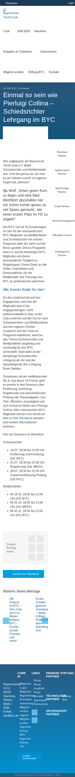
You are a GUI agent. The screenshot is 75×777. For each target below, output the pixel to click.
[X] (40, 538)
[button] (68, 72)
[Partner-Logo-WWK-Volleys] (55, 259)
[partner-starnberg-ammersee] (69, 259)
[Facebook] (32, 538)
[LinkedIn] (32, 547)
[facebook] (35, 712)
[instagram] (35, 720)
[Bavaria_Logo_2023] (55, 225)
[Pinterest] (32, 557)
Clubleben (24, 88)
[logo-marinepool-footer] (52, 688)
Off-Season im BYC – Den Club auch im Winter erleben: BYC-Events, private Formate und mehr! (15, 619)
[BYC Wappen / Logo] (66, 679)
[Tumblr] (40, 547)
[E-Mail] (40, 557)
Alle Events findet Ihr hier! (24, 290)
